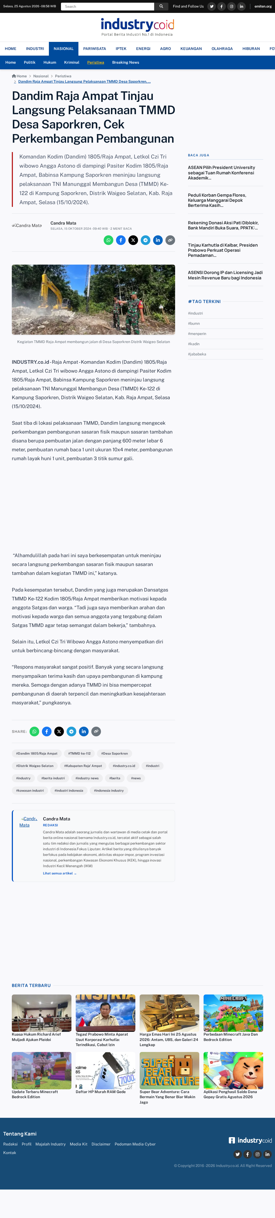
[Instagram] (231, 6)
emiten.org (263, 6)
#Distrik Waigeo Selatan (34, 766)
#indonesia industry (109, 790)
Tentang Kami (20, 1133)
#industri (152, 766)
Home (10, 62)
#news (136, 778)
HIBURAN (251, 48)
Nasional (41, 76)
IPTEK (121, 48)
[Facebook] (221, 6)
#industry (23, 778)
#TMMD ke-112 (79, 753)
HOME (10, 48)
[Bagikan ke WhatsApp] (108, 240)
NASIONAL (64, 48)
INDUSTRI (35, 48)
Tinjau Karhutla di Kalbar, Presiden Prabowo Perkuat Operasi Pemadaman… (223, 250)
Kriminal (71, 62)
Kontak (9, 1152)
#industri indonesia (69, 790)
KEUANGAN (191, 48)
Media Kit (79, 1144)
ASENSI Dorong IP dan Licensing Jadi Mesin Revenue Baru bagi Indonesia (225, 274)
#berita (114, 778)
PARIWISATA (94, 48)
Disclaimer (101, 1144)
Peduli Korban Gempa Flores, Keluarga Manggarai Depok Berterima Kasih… (217, 200)
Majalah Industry (50, 1144)
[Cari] (161, 6)
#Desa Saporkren (114, 753)
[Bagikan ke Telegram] (145, 240)
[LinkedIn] (241, 6)
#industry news (87, 778)
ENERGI (143, 48)
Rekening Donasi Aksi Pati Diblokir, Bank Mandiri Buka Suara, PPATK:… (223, 225)
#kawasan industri (30, 790)
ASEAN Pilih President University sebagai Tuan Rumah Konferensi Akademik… (221, 172)
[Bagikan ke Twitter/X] (133, 240)
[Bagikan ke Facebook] (121, 240)
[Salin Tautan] (170, 240)
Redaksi (10, 1144)
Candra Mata (63, 223)
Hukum (50, 62)
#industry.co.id (124, 766)
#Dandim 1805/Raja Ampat (36, 753)
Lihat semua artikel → (60, 873)
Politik (29, 62)
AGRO (165, 48)
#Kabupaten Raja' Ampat (83, 766)
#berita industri (53, 778)
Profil (26, 1144)
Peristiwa (95, 62)
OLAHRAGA (222, 48)
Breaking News (125, 62)
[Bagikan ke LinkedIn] (158, 240)
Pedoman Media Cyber (135, 1144)
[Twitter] (211, 6)
